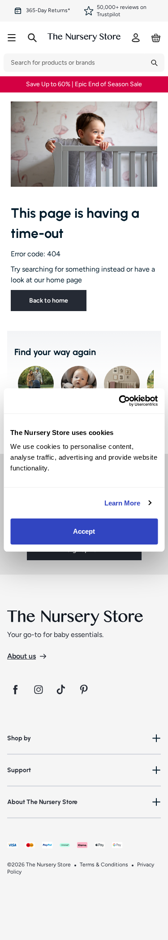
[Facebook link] (15, 689)
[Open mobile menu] (11, 37)
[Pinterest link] (85, 689)
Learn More (122, 503)
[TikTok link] (62, 689)
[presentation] (74, 62)
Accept (84, 531)
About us (21, 656)
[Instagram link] (38, 689)
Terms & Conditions (104, 864)
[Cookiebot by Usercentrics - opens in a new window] (120, 401)
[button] (84, 738)
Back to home (48, 300)
